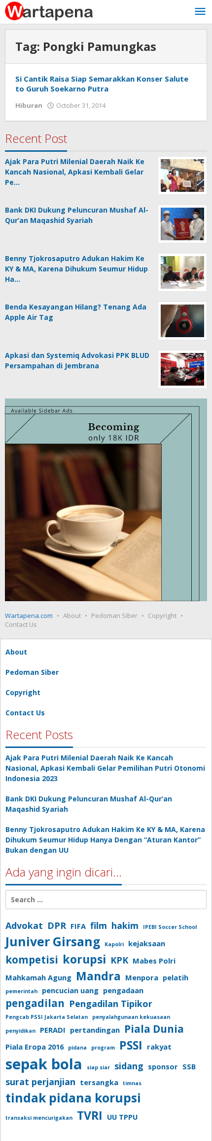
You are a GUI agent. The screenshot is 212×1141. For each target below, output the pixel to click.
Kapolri (114, 944)
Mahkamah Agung (38, 977)
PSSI (130, 1045)
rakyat (159, 1047)
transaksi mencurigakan (38, 1117)
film (98, 925)
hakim (125, 925)
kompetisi (31, 959)
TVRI (90, 1115)
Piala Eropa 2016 (34, 1047)
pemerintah (21, 991)
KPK (119, 960)
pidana (77, 1047)
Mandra (98, 976)
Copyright (162, 615)
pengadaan (123, 990)
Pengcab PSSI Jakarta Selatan (46, 1016)
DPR (56, 925)
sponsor (163, 1066)
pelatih (175, 977)
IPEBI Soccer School (170, 926)
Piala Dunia (154, 1029)
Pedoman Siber (114, 615)
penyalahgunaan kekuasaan (131, 1016)
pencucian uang (70, 990)
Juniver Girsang (52, 941)
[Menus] (200, 12)
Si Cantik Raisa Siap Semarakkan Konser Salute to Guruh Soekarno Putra (101, 83)
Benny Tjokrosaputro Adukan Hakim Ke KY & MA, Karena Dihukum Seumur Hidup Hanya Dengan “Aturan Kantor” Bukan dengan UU (105, 840)
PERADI (53, 1030)
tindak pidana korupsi (73, 1098)
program (103, 1047)
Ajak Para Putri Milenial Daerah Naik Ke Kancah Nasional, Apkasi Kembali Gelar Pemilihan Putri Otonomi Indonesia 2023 (105, 768)
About (72, 615)
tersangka (99, 1082)
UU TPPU (122, 1117)
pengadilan (35, 1003)
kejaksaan (146, 943)
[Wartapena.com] (49, 10)
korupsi (84, 959)
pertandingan (95, 1030)
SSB (189, 1066)
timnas (132, 1083)
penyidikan (20, 1030)
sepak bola (43, 1064)
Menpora (141, 977)
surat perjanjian (40, 1082)
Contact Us (21, 624)
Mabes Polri (154, 960)
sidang (128, 1066)
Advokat (24, 925)
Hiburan (28, 105)
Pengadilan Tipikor (110, 1003)
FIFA (78, 926)
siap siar (98, 1067)
